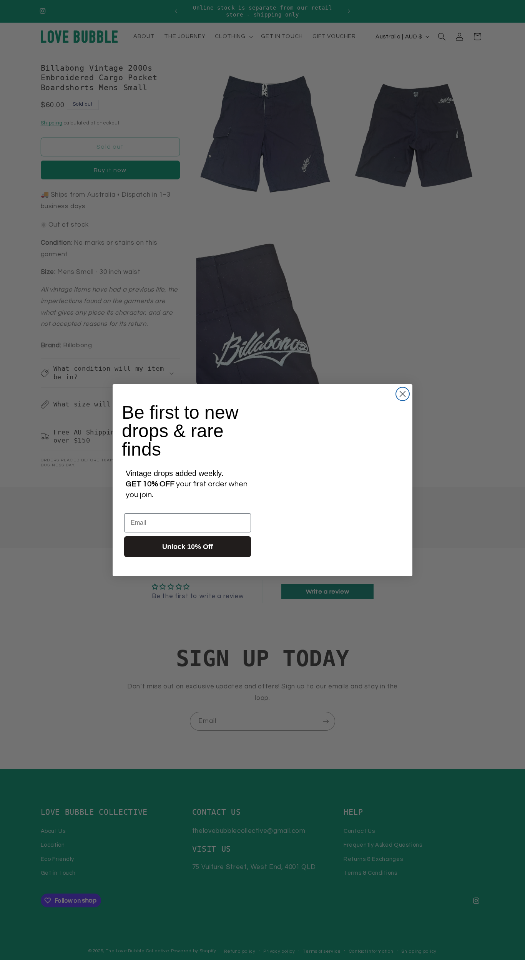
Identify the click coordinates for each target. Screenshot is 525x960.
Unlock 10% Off (187, 546)
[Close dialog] (402, 394)
